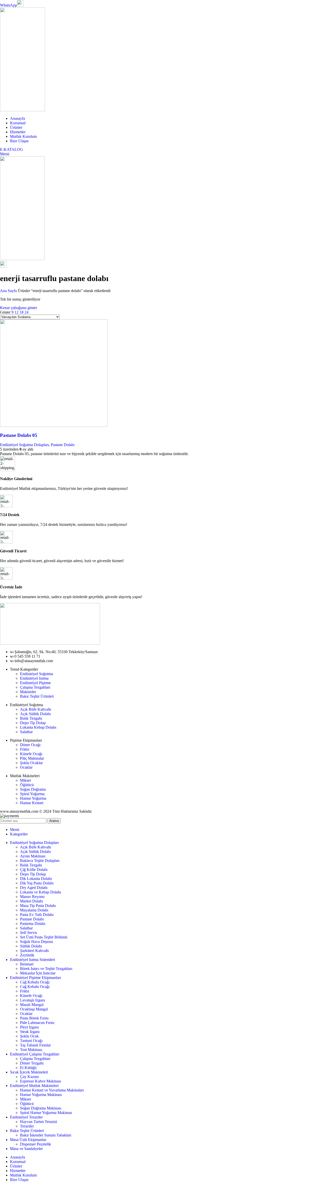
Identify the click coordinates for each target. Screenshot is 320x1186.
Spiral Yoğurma (32, 794)
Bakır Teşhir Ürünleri (37, 696)
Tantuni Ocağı (31, 1040)
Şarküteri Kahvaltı (34, 950)
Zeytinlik (27, 955)
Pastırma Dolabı (32, 923)
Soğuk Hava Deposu (36, 941)
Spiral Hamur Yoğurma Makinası (46, 1112)
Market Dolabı (31, 901)
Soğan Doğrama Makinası (40, 1108)
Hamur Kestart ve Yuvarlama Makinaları (52, 1090)
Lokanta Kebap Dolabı (38, 727)
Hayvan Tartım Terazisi (38, 1121)
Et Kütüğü (28, 1067)
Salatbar (26, 732)
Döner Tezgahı (32, 1063)
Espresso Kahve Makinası (40, 1081)
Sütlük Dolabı (31, 946)
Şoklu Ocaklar (31, 763)
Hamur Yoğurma (33, 798)
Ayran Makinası (32, 856)
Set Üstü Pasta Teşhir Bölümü (43, 937)
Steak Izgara (30, 1031)
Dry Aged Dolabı (34, 887)
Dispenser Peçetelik (35, 1144)
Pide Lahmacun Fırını (37, 1022)
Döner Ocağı (30, 745)
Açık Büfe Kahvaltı (35, 709)
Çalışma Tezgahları (35, 687)
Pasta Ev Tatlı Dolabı (37, 914)
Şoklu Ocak (29, 1036)
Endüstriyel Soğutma (36, 674)
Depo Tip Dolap (33, 723)
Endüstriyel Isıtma (34, 678)
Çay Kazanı (29, 1076)
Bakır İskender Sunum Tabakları (45, 1135)
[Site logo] (22, 110)
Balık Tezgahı (31, 718)
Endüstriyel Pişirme (35, 683)
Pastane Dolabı (62, 445)
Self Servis (28, 932)
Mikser (25, 780)
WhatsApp (8, 5)
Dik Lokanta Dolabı (36, 878)
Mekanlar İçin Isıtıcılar (38, 973)
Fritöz (24, 749)
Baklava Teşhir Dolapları (40, 860)
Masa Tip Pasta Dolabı (38, 905)
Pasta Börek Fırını (34, 1018)
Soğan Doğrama (33, 789)
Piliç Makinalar (32, 758)
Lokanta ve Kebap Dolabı (40, 892)
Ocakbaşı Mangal (34, 1009)
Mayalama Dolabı (34, 910)
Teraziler (27, 1126)
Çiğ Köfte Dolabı (34, 869)
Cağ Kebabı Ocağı (35, 982)
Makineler (28, 692)
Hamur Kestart (31, 803)
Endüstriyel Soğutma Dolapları (24, 445)
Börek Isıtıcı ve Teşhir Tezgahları (46, 968)
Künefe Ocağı (31, 754)
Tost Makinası (31, 1049)
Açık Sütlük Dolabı (35, 714)
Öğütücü (27, 785)
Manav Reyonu (32, 896)
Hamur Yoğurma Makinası (41, 1094)
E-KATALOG (11, 149)
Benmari (27, 964)
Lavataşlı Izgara (32, 1000)
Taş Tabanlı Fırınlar (35, 1045)
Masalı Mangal (32, 1004)
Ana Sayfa (9, 291)
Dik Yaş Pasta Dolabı (37, 883)
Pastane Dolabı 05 (18, 435)
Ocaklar (26, 767)
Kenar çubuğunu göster (18, 308)
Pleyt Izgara (29, 1027)
